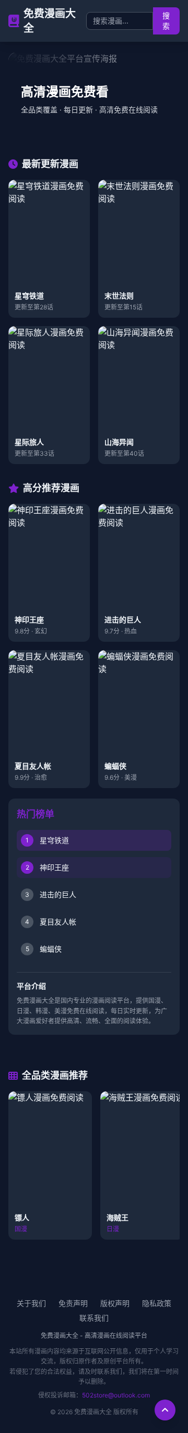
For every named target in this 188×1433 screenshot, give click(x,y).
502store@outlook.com (116, 1395)
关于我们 (31, 1303)
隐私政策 (156, 1303)
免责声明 (73, 1303)
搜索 (166, 20)
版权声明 (115, 1303)
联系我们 (94, 1317)
